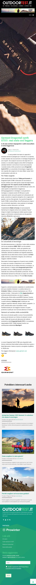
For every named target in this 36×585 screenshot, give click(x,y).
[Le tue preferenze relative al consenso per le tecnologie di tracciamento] (33, 582)
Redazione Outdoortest (8, 544)
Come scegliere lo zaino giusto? (12, 456)
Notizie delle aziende (7, 547)
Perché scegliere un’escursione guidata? (15, 494)
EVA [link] (21, 293)
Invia (8, 575)
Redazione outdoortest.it (15, 151)
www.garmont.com (21, 351)
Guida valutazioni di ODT (8, 541)
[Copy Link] (2, 355)
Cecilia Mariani (20, 458)
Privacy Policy (24, 566)
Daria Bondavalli (19, 419)
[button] (30, 15)
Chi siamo (5, 539)
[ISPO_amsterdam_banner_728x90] (18, 10)
